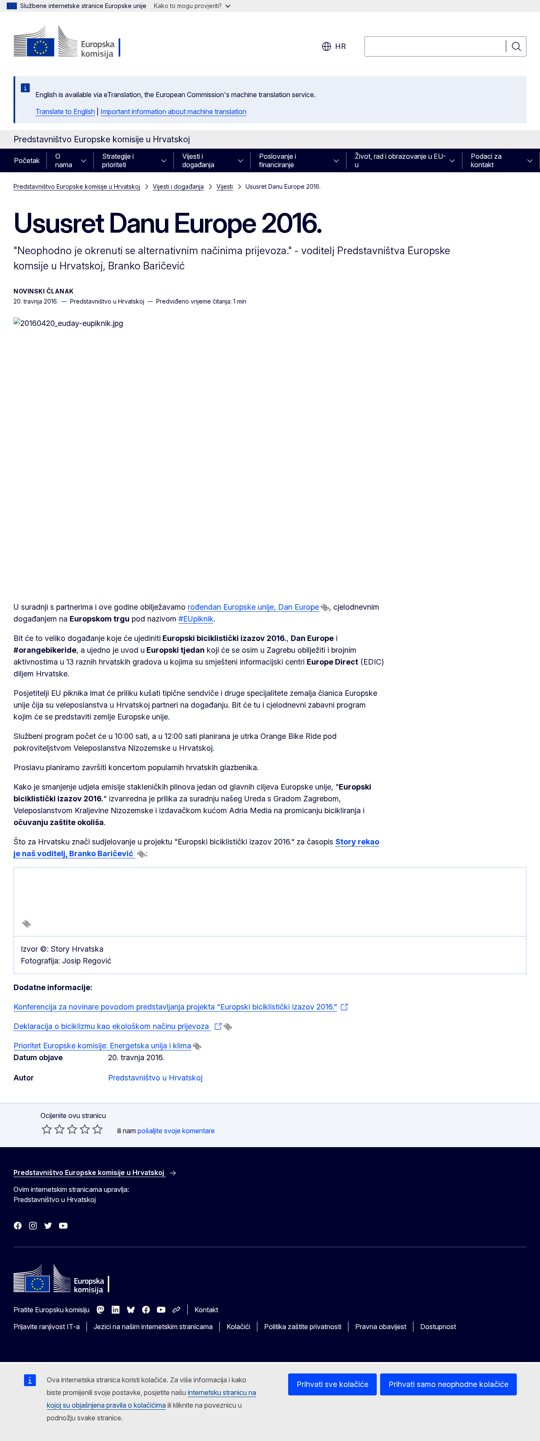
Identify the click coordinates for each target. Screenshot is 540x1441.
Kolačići (238, 1326)
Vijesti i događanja (198, 160)
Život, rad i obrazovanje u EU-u (400, 160)
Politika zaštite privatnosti (302, 1326)
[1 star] (46, 1128)
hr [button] (340, 46)
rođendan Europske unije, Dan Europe (253, 606)
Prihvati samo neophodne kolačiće (448, 1384)
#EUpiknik (195, 618)
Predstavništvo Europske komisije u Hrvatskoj (77, 186)
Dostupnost (438, 1326)
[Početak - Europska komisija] (82, 42)
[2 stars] (53, 1128)
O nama (63, 160)
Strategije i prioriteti (118, 160)
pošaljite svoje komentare (176, 1130)
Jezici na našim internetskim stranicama (153, 1326)
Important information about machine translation (173, 111)
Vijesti (224, 186)
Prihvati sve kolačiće (332, 1384)
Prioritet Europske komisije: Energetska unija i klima (102, 1045)
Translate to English (65, 111)
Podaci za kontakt (486, 160)
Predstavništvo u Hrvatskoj (155, 1077)
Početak (27, 160)
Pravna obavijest (380, 1326)
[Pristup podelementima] (86, 160)
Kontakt (206, 1309)
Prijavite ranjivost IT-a (47, 1326)
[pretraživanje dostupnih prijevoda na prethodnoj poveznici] (325, 607)
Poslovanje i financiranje (277, 160)
